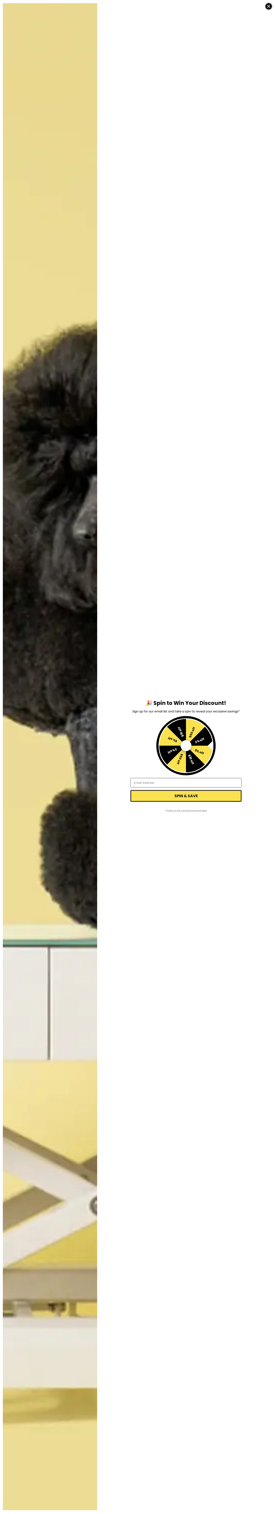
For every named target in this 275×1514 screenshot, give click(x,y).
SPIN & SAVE (186, 796)
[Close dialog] (268, 6)
